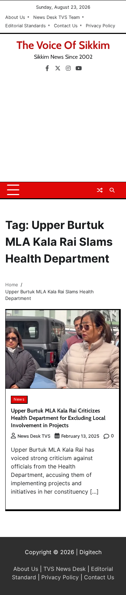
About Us (15, 17)
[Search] (112, 190)
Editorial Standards (25, 25)
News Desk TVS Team (56, 17)
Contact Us (66, 25)
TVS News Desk (64, 568)
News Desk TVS (34, 436)
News (19, 399)
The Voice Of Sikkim (63, 45)
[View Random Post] (99, 190)
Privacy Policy (100, 25)
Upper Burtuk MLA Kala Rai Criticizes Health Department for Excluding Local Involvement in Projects (58, 418)
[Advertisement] (63, 129)
